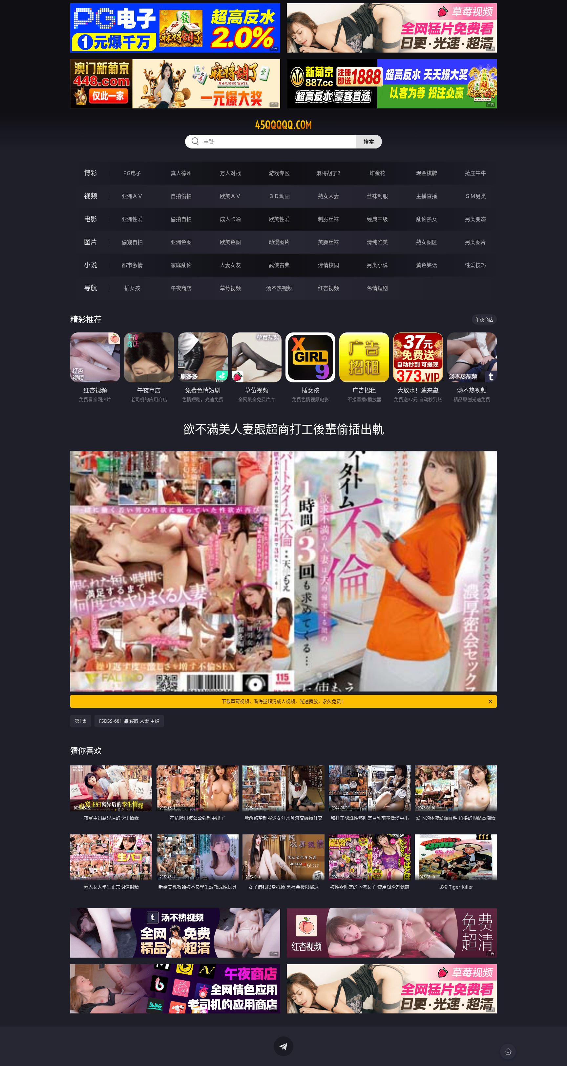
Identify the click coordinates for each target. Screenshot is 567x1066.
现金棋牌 (426, 173)
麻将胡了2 (328, 173)
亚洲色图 (181, 242)
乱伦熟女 (426, 219)
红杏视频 (328, 288)
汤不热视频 (279, 288)
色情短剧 (377, 288)
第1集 (81, 721)
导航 (90, 288)
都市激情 (132, 265)
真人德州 (181, 173)
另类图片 (475, 242)
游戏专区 (279, 173)
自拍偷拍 (181, 196)
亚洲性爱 (132, 219)
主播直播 (426, 196)
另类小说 (377, 265)
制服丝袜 (328, 219)
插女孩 (132, 288)
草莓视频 (230, 288)
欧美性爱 (279, 219)
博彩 (90, 173)
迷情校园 (328, 265)
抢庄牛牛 (475, 173)
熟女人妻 (328, 196)
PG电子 (132, 173)
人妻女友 (230, 265)
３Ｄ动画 (279, 196)
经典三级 (377, 219)
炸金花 (377, 173)
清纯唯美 (377, 242)
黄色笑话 (426, 265)
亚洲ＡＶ (132, 196)
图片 (90, 242)
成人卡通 (230, 219)
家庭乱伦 (181, 265)
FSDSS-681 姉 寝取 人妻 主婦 (129, 721)
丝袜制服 (377, 196)
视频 (90, 196)
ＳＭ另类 (475, 196)
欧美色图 (230, 242)
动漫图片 (279, 242)
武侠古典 (279, 265)
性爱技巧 (475, 265)
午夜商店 (181, 288)
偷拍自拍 (181, 219)
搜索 (369, 141)
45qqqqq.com (283, 124)
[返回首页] (508, 1051)
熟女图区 (426, 242)
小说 (90, 265)
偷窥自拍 (132, 242)
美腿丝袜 (328, 242)
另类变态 (475, 219)
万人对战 (230, 173)
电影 (90, 219)
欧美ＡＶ (230, 196)
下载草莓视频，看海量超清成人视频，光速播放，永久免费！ (283, 701)
